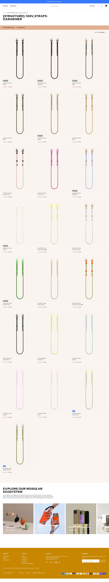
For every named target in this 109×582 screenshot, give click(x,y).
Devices (5, 6)
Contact (24, 558)
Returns (24, 560)
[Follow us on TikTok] (59, 562)
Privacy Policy (25, 568)
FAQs (23, 556)
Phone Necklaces (8, 27)
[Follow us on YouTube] (56, 562)
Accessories (21, 27)
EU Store (28, 572)
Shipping (24, 561)
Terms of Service (7, 568)
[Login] (102, 6)
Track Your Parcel (28, 563)
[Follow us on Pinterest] (53, 562)
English (92, 6)
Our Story (6, 556)
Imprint (37, 568)
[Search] (99, 6)
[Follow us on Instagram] (50, 562)
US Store (21, 572)
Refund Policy (17, 568)
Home (4, 12)
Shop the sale (58, 1)
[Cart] (105, 6)
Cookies (32, 568)
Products (13, 6)
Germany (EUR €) (8, 572)
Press (5, 558)
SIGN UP (103, 561)
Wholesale (6, 560)
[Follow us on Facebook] (47, 562)
